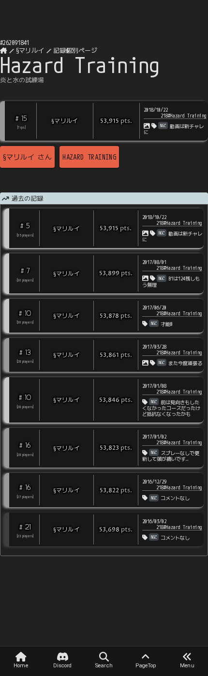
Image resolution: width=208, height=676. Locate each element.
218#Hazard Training (184, 115)
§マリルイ (30, 50)
